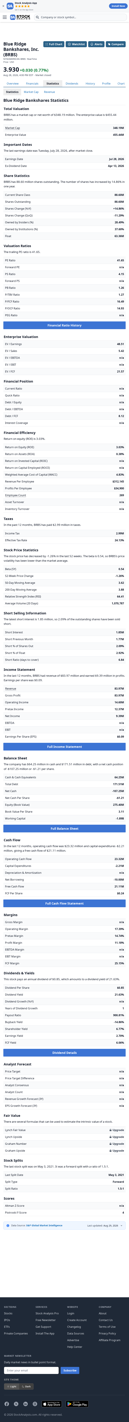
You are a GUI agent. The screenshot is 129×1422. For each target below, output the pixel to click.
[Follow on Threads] (35, 1404)
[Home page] (20, 17)
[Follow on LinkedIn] (25, 1404)
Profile (106, 83)
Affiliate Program (109, 1340)
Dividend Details (64, 1053)
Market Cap (31, 92)
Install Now (118, 6)
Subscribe (69, 1370)
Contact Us (106, 1320)
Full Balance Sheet (64, 829)
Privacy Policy (107, 1333)
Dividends (72, 83)
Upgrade (118, 1130)
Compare (118, 44)
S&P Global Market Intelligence (44, 1225)
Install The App (45, 1333)
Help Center (74, 1347)
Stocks (8, 1313)
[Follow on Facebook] (6, 1404)
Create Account (77, 1320)
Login (70, 1313)
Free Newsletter (46, 1320)
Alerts (98, 44)
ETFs (7, 1327)
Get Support (43, 1327)
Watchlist (78, 44)
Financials (32, 83)
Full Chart (55, 44)
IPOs (7, 1320)
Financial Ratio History (64, 325)
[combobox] (80, 17)
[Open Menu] (4, 17)
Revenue (49, 92)
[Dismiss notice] (3, 6)
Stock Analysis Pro (47, 1313)
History (90, 83)
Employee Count (15, 495)
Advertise (73, 1340)
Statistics (53, 83)
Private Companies (16, 1333)
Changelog (74, 1327)
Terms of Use (107, 1327)
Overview (13, 83)
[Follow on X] (16, 1404)
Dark (28, 1386)
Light (13, 1386)
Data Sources (75, 1333)
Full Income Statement (64, 747)
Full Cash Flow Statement (64, 903)
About (102, 1313)
